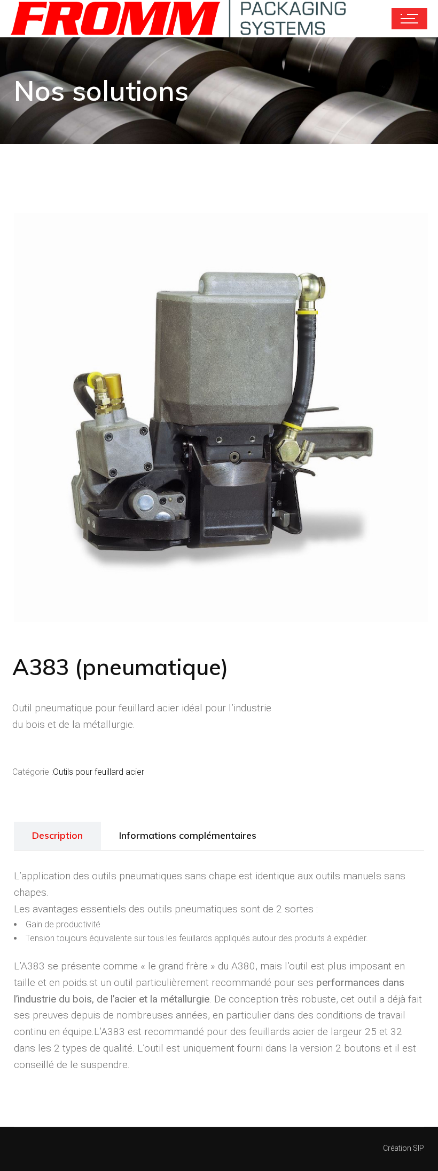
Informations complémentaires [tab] (187, 835)
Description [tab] (57, 835)
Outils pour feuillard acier (98, 772)
